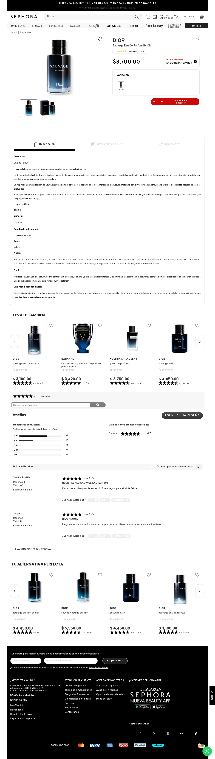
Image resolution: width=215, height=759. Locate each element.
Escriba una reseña (184, 416)
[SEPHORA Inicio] (24, 17)
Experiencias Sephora (22, 718)
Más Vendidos (18, 705)
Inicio (14, 32)
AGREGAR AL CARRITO (181, 102)
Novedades (16, 710)
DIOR (119, 40)
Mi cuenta (189, 17)
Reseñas (133, 52)
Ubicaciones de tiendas (78, 699)
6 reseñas (46, 396)
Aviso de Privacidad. (98, 668)
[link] (122, 51)
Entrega (69, 703)
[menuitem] (18, 25)
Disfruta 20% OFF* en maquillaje (84, 3)
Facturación (71, 707)
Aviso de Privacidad (107, 690)
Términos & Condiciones (78, 690)
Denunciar (121, 500)
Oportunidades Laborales (110, 694)
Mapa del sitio (104, 699)
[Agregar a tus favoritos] (100, 39)
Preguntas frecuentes (77, 694)
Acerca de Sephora (107, 685)
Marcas (196, 26)
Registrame (115, 660)
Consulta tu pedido (75, 685)
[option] (28, 108)
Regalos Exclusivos (21, 714)
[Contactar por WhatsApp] (207, 751)
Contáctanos (72, 712)
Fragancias (25, 32)
